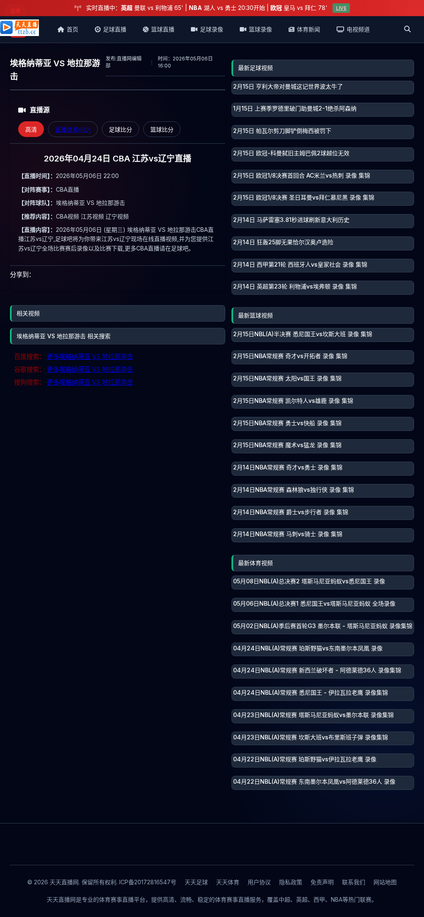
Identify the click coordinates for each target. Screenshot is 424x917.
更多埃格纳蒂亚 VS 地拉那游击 (90, 357)
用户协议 (259, 882)
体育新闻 (308, 29)
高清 (31, 129)
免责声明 (322, 882)
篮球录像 (260, 29)
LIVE (341, 8)
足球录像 (211, 29)
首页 (72, 29)
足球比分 (120, 129)
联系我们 (353, 882)
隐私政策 (290, 882)
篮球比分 (161, 129)
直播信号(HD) (73, 129)
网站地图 (385, 882)
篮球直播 (162, 29)
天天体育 (227, 882)
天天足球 (196, 882)
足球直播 (114, 29)
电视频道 (358, 29)
